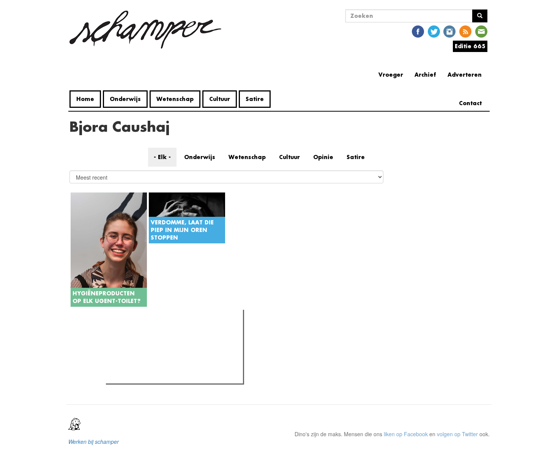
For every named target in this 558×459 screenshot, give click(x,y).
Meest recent (174, 332)
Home (85, 99)
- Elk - (162, 157)
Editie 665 (470, 46)
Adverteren (465, 74)
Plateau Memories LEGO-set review (164, 375)
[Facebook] (418, 31)
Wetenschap (175, 99)
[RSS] (465, 31)
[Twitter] (434, 31)
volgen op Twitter (457, 434)
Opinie (323, 157)
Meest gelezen (132, 332)
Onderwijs (125, 99)
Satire (255, 99)
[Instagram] (449, 31)
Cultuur (219, 99)
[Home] (148, 30)
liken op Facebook (406, 434)
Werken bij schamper (93, 441)
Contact (470, 103)
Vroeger (390, 74)
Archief (425, 74)
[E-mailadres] (481, 31)
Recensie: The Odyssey (149, 348)
